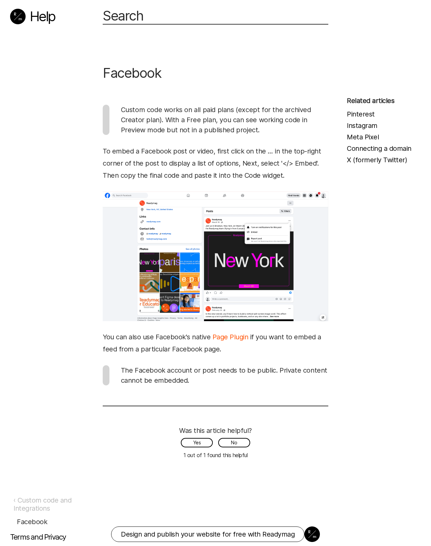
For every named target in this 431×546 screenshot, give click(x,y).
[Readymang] (18, 16)
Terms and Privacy (38, 537)
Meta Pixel (363, 137)
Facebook (32, 522)
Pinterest (361, 114)
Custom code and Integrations (42, 504)
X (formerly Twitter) (377, 160)
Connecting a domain (379, 148)
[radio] (197, 442)
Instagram (362, 126)
